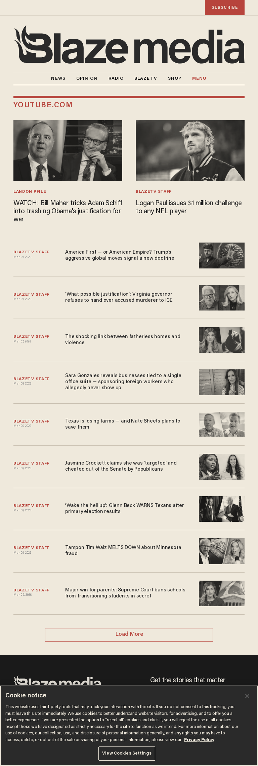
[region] (129, 725)
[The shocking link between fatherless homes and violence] (222, 339)
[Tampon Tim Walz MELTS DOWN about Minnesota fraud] (222, 550)
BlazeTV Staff (154, 192)
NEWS (58, 78)
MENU (199, 78)
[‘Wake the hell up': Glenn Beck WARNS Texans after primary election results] (222, 508)
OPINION (87, 78)
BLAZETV (145, 78)
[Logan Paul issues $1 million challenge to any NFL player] (190, 150)
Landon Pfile (29, 192)
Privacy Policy (199, 740)
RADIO (116, 78)
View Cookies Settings (127, 753)
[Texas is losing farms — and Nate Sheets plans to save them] (222, 424)
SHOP (174, 78)
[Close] (247, 696)
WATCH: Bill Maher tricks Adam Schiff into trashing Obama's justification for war (67, 211)
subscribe (225, 7)
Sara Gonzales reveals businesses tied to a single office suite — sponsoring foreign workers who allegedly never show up (123, 382)
